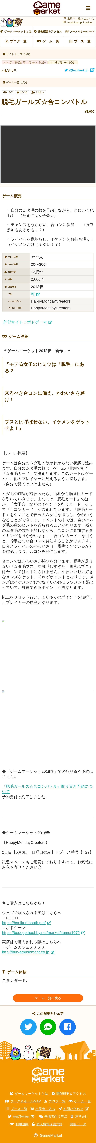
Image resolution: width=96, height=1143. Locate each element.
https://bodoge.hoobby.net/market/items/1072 (41, 932)
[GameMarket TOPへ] (48, 1075)
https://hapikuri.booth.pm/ (24, 923)
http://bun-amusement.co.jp (25, 952)
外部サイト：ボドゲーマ (25, 322)
